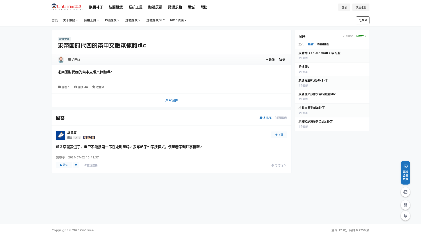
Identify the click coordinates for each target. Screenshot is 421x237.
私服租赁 (116, 7)
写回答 (173, 100)
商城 (191, 7)
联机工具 (135, 7)
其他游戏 (131, 20)
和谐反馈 (155, 7)
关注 (272, 59)
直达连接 (92, 165)
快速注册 (361, 7)
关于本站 (69, 20)
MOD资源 (177, 20)
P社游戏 (110, 20)
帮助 (203, 7)
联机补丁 (96, 7)
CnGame (86, 230)
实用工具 (90, 20)
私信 (282, 59)
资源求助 (175, 7)
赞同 (65, 165)
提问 (364, 20)
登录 (344, 7)
